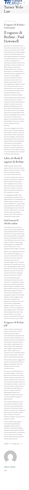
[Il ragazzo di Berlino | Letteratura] (10, 457)
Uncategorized (15, 443)
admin (7, 443)
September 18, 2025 (10, 21)
